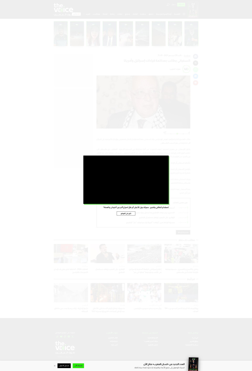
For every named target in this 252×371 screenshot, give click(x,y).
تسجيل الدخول (64, 366)
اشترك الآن (78, 366)
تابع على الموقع (126, 213)
